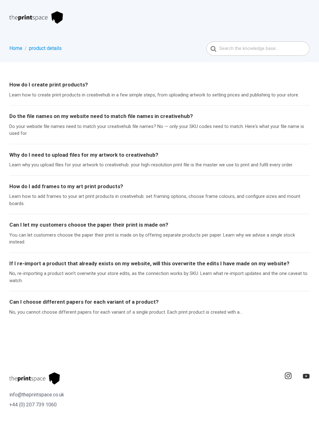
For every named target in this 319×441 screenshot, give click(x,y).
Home (15, 48)
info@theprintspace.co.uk (36, 395)
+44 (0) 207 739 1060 (33, 405)
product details (45, 48)
